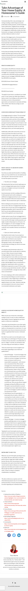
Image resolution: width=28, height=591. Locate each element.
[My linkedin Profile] (15, 583)
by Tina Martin (15, 16)
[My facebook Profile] (12, 583)
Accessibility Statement (14, 586)
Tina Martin (4, 1)
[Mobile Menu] (25, 1)
